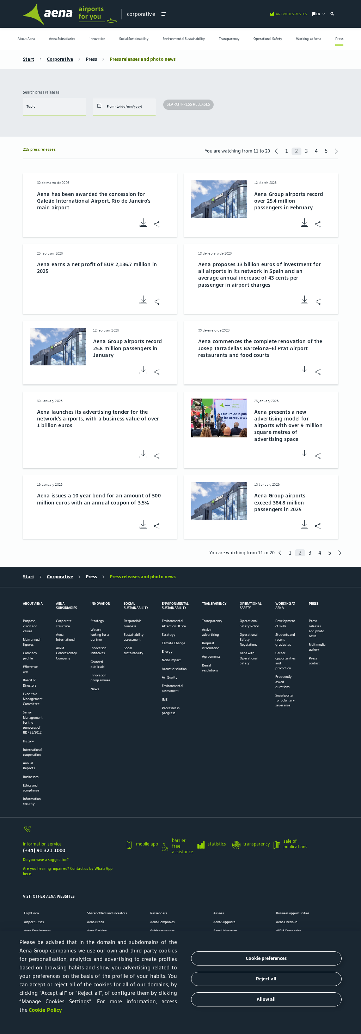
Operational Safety (267, 39)
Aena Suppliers (224, 922)
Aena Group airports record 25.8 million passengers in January (127, 348)
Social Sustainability (133, 39)
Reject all (266, 979)
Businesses (30, 777)
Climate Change (173, 643)
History (28, 741)
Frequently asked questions (283, 682)
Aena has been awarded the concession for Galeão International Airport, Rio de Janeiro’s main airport (94, 201)
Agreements (211, 657)
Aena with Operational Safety (248, 658)
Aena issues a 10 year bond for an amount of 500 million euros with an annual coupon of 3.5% (99, 499)
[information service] (71, 831)
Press (339, 39)
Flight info (31, 913)
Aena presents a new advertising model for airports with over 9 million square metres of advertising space (288, 425)
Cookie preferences (266, 958)
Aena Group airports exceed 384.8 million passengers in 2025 (280, 502)
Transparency (229, 39)
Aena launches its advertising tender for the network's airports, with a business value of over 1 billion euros (98, 418)
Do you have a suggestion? (46, 859)
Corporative (60, 59)
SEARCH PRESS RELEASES (188, 104)
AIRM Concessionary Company (66, 653)
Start (28, 59)
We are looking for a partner (100, 635)
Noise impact (171, 660)
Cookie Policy (45, 1009)
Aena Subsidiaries (62, 39)
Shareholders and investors (107, 913)
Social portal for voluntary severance (285, 700)
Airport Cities (34, 922)
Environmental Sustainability (184, 39)
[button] (163, 14)
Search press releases (41, 92)
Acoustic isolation (174, 669)
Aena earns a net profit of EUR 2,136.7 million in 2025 (97, 267)
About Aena (26, 39)
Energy (167, 652)
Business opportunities (292, 913)
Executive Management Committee (33, 699)
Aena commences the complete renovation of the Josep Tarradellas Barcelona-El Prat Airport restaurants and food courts (260, 348)
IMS (164, 700)
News (95, 689)
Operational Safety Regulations (248, 640)
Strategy (97, 621)
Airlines (218, 913)
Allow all (266, 999)
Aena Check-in (286, 922)
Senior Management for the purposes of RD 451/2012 (33, 722)
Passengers (158, 913)
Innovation (97, 39)
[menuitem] (26, 39)
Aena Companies (162, 922)
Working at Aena (308, 39)
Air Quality (169, 677)
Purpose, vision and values (30, 626)
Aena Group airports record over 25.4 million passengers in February (288, 201)
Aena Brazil (95, 922)
